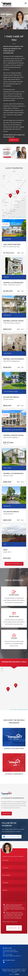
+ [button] (3, 176)
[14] (15, 687)
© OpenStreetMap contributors (20, 217)
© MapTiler (13, 217)
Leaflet (9, 217)
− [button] (3, 178)
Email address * (7, 875)
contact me (14, 139)
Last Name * (6, 867)
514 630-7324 (5, 20)
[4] (17, 194)
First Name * (6, 860)
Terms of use (14, 921)
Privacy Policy (6, 921)
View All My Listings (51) (14, 563)
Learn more (6, 813)
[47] (10, 197)
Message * (5, 890)
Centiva (16, 974)
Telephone (5, 882)
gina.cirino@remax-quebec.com (8, 21)
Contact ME (13, 928)
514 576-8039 (8, 954)
